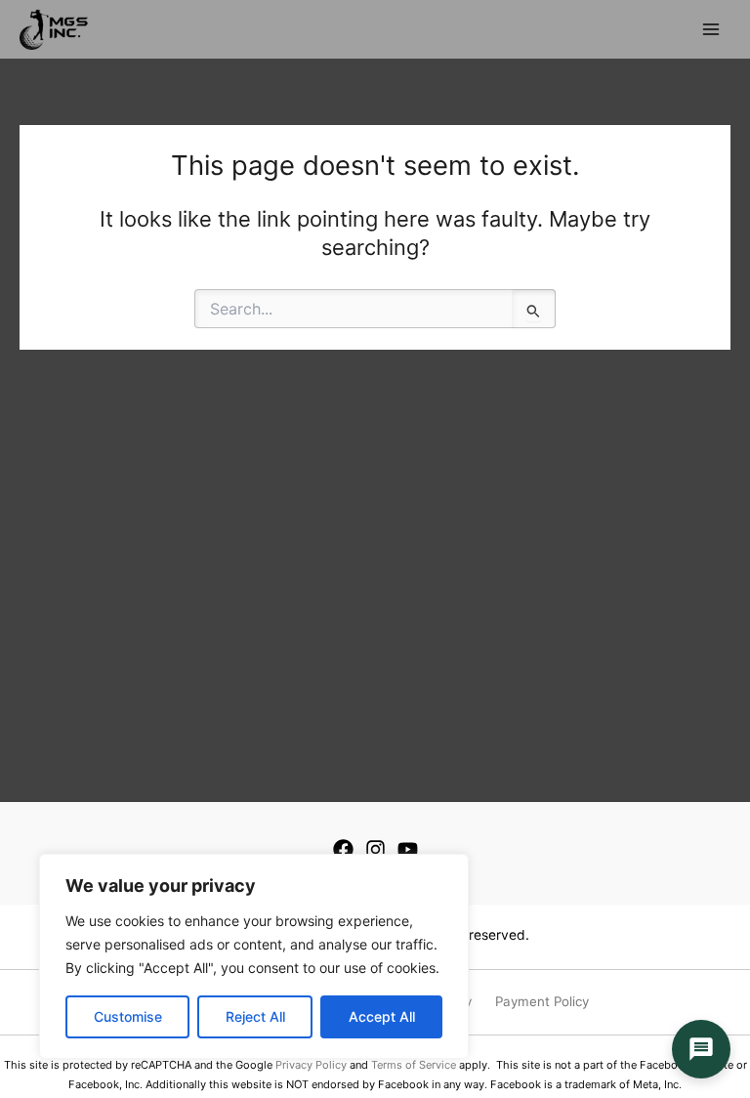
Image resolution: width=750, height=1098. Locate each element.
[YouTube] (407, 849)
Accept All (382, 1016)
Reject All (255, 1016)
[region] (254, 956)
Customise (128, 1016)
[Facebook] (343, 849)
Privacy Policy (311, 1065)
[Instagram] (375, 849)
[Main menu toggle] (710, 29)
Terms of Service (413, 1065)
